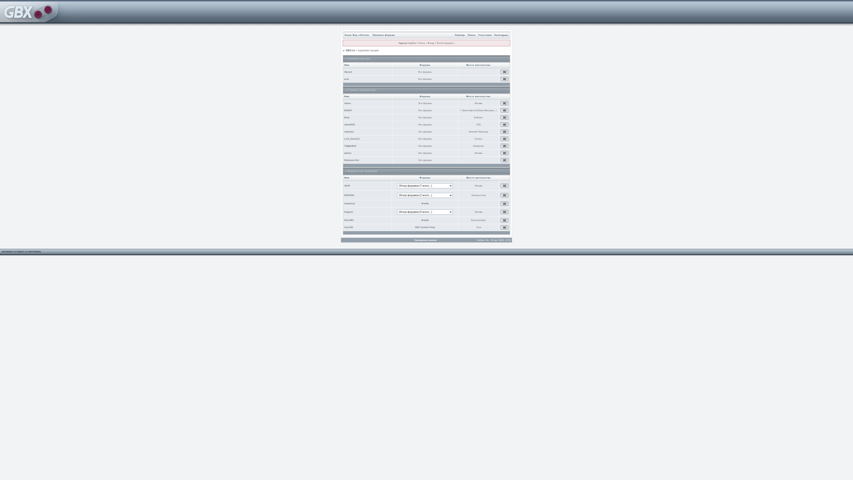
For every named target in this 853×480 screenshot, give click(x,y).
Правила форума (384, 35)
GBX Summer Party (425, 227)
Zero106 (348, 227)
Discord (348, 72)
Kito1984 (349, 220)
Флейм (425, 203)
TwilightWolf (350, 146)
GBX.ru (350, 50)
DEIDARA (349, 195)
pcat (346, 79)
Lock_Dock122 (352, 139)
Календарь (501, 35)
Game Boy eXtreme (357, 35)
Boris (346, 117)
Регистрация (445, 43)
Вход (431, 43)
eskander (349, 131)
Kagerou (348, 212)
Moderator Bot (351, 160)
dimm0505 (349, 124)
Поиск (472, 35)
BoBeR (348, 110)
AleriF (347, 185)
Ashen (347, 103)
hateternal (349, 203)
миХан (347, 153)
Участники (485, 35)
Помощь (460, 35)
